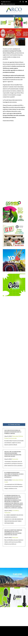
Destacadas (15, 436)
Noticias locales (12, 438)
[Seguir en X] (23, 1)
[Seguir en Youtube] (26, 1)
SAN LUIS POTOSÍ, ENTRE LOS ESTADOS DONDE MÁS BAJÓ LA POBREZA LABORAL (12, 432)
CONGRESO (15, 510)
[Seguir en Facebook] (20, 1)
